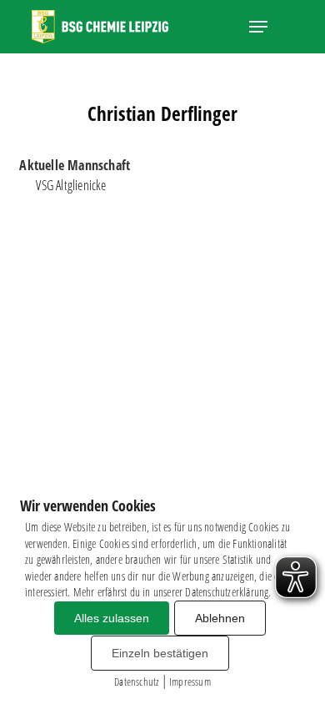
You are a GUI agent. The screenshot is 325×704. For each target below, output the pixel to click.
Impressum (190, 681)
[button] (258, 26)
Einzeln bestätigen (160, 653)
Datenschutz (136, 681)
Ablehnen (220, 618)
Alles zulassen (111, 618)
